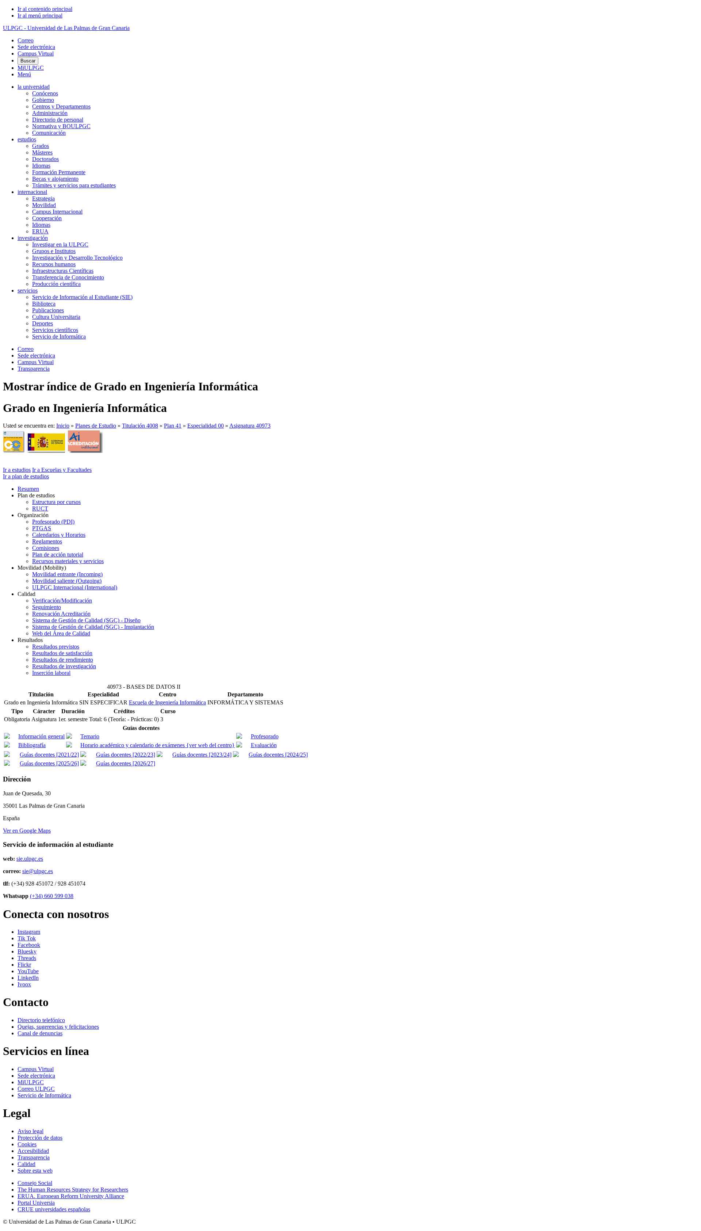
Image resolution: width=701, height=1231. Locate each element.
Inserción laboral (51, 673)
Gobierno (43, 100)
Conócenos (45, 93)
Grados (40, 146)
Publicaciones (48, 310)
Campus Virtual (36, 53)
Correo (26, 40)
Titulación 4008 (140, 426)
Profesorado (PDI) (53, 522)
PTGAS (41, 528)
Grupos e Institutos (54, 251)
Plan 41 (172, 426)
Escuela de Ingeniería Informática (167, 702)
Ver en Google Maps (27, 830)
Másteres (42, 152)
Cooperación (47, 218)
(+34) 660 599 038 (51, 896)
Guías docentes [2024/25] (278, 755)
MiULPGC (31, 68)
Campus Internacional (57, 212)
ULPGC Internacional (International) (74, 587)
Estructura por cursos (56, 502)
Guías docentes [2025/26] (49, 763)
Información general (41, 736)
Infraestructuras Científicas (62, 271)
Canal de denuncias (40, 1033)
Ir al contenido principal (45, 9)
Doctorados (45, 159)
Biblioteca (43, 304)
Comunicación (49, 133)
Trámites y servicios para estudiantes (74, 185)
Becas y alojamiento (55, 179)
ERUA (40, 231)
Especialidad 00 (205, 426)
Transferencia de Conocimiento (68, 277)
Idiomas (41, 166)
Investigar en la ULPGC (60, 244)
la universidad (34, 87)
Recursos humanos (54, 264)
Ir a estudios (17, 470)
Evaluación (264, 745)
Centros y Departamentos (61, 106)
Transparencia (34, 369)
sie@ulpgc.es (37, 871)
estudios (27, 139)
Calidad (26, 1164)
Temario (89, 736)
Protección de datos (40, 1138)
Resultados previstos (55, 646)
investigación (33, 238)
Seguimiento (46, 607)
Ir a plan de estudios (26, 476)
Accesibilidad (33, 1151)
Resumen (28, 489)
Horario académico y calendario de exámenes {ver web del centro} (157, 745)
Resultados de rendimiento (62, 660)
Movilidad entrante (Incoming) (67, 574)
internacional (32, 192)
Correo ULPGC (36, 1089)
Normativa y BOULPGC (61, 126)
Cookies (27, 1144)
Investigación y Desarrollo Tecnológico (77, 258)
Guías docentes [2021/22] (49, 755)
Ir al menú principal (40, 15)
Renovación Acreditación (61, 614)
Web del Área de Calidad (61, 633)
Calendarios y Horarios (58, 535)
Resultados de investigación (64, 666)
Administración (50, 113)
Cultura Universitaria (56, 317)
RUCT (40, 508)
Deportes (42, 323)
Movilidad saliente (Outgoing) (66, 581)
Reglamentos (47, 541)
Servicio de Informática (59, 336)
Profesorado (265, 736)
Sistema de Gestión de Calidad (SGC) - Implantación (93, 627)
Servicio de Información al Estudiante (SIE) (82, 297)
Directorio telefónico (41, 1020)
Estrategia (43, 198)
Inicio (62, 426)
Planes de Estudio (95, 426)
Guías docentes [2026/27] (125, 763)
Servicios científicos (55, 330)
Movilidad (44, 205)
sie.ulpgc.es (29, 859)
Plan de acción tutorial (57, 554)
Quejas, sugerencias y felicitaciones (58, 1027)
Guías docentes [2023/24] (201, 755)
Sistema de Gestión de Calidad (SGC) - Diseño (86, 620)
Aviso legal (30, 1131)
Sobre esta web (35, 1170)
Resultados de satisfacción (62, 653)
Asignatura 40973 (250, 426)
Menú (24, 74)
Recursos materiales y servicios (68, 561)
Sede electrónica (36, 47)
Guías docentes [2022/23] (125, 755)
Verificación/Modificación (62, 600)
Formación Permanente (58, 172)
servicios (28, 290)
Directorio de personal (57, 119)
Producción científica (56, 284)
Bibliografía (32, 745)
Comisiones (45, 548)
